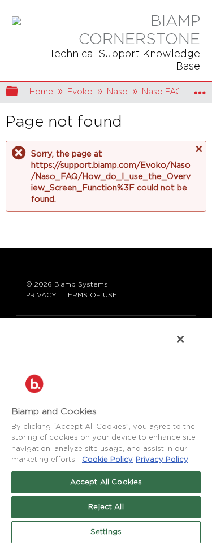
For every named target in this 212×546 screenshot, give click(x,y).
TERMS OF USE (90, 295)
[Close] (180, 339)
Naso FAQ (162, 92)
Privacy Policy (162, 459)
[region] (106, 431)
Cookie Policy (107, 459)
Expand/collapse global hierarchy (19, 92)
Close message (198, 149)
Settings (106, 532)
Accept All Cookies (106, 482)
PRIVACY (41, 295)
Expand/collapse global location (200, 89)
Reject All (105, 507)
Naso (117, 92)
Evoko (80, 92)
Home (41, 92)
